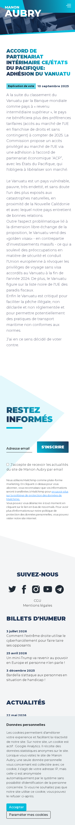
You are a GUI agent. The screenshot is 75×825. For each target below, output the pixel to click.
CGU (37, 601)
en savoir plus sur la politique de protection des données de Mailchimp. (37, 495)
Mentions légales (37, 605)
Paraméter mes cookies (28, 815)
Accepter (16, 807)
